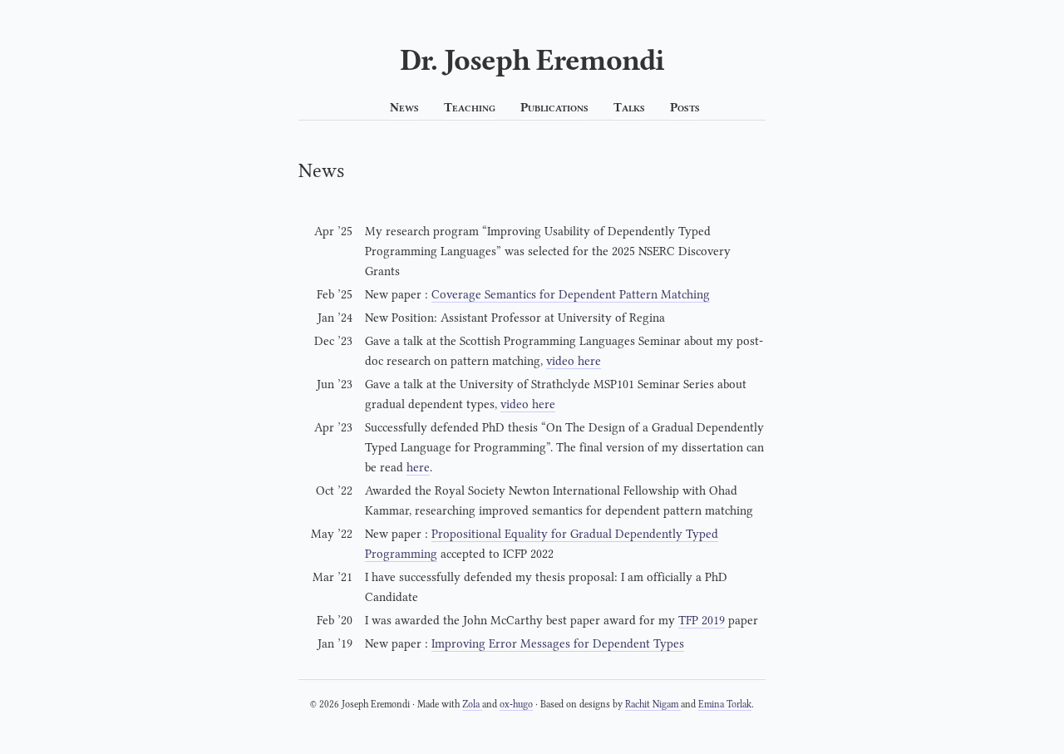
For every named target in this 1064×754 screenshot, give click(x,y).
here (418, 468)
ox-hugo (516, 704)
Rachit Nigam (653, 704)
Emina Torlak (724, 704)
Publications (554, 108)
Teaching (469, 108)
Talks (629, 108)
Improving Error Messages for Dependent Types (557, 644)
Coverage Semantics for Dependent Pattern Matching (570, 295)
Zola (472, 704)
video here (573, 361)
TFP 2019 (701, 621)
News (404, 108)
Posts (685, 108)
